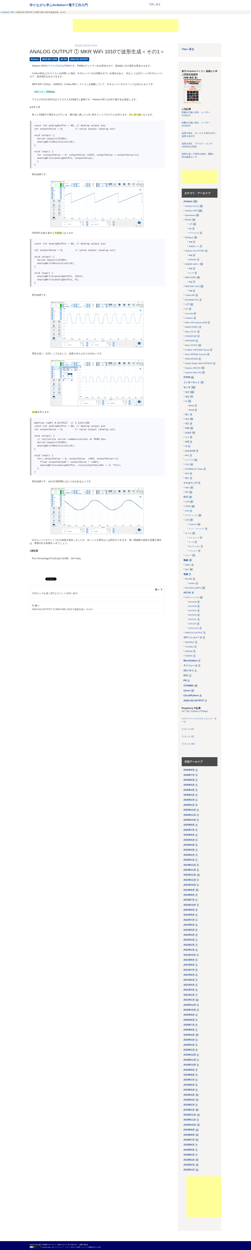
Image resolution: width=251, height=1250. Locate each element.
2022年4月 (189, 935)
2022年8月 (189, 915)
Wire (187, 488)
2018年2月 (189, 1165)
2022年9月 (189, 910)
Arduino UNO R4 (193, 368)
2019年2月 (189, 1105)
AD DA (63, 59)
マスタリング (190, 483)
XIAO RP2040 (191, 359)
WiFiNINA (192, 260)
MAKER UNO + (192, 264)
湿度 (187, 397)
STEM (186, 377)
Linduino (189, 318)
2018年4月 (189, 1154)
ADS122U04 (194, 628)
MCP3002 (193, 611)
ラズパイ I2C (188, 736)
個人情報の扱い (73, 1244)
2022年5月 (189, 930)
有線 (185, 574)
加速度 (188, 433)
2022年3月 (189, 940)
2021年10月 (189, 955)
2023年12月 (189, 875)
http (190, 229)
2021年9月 (189, 960)
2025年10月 (189, 820)
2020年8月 (189, 1020)
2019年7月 (189, 1080)
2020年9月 (189, 1015)
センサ (191, 273)
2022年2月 (189, 945)
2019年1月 (189, 1110)
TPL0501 (189, 647)
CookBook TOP (7, 12)
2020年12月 (189, 1005)
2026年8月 (189, 770)
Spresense (190, 215)
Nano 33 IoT (191, 332)
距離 (187, 428)
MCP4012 (189, 642)
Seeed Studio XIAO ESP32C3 (198, 363)
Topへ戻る (188, 49)
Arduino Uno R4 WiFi (195, 251)
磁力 (187, 478)
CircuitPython (191, 695)
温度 (187, 392)
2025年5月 (189, 840)
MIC (187, 455)
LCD (187, 502)
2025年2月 (189, 855)
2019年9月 (189, 1070)
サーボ (191, 542)
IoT (186, 309)
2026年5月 (189, 785)
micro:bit (189, 313)
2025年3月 (189, 850)
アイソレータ (190, 665)
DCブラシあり (194, 546)
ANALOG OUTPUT (79, 59)
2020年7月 (189, 1025)
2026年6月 (189, 780)
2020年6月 (189, 1030)
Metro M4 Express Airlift (196, 322)
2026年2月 (189, 800)
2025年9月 (189, 825)
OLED (188, 506)
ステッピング (194, 538)
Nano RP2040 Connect (195, 354)
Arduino (35, 59)
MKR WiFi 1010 (49, 59)
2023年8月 (189, 895)
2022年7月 (189, 920)
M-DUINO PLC (192, 300)
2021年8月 (189, 965)
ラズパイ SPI (188, 744)
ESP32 (188, 220)
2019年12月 (189, 1055)
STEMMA (188, 685)
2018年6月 (189, 1144)
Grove (186, 690)
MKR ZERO (190, 277)
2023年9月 (189, 890)
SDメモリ (188, 670)
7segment (193, 524)
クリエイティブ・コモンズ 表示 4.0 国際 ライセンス (70, 1247)
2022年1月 (189, 950)
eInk (187, 511)
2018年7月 (189, 1140)
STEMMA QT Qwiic (194, 469)
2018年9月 (189, 1130)
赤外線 (191, 410)
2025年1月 (189, 860)
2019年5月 (189, 1090)
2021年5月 (189, 980)
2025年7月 (189, 830)
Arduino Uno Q (192, 206)
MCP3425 (193, 615)
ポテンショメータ (192, 637)
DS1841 (189, 656)
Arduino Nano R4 (193, 372)
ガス (187, 437)
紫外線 (191, 406)
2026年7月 (189, 775)
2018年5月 (189, 1150)
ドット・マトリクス (196, 529)
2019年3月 (189, 1100)
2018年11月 (189, 1119)
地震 (187, 442)
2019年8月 (189, 1075)
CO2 (187, 464)
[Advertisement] (126, 25)
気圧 (187, 419)
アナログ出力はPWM (59, 66)
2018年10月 (189, 1125)
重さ (187, 414)
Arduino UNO (191, 211)
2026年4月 (189, 790)
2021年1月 (189, 1000)
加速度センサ (194, 246)
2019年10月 (189, 1065)
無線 (185, 560)
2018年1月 (189, 1169)
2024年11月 (189, 870)
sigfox (188, 565)
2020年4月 (189, 1035)
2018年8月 (189, 1135)
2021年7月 (189, 970)
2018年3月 (189, 1160)
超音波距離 (190, 451)
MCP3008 (193, 606)
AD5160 (189, 651)
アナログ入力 (194, 233)
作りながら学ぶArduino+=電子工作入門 (59, 5)
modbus (192, 583)
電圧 (187, 423)
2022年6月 (189, 925)
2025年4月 (189, 845)
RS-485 (188, 579)
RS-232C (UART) (193, 588)
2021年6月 (189, 975)
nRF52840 (190, 341)
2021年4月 (189, 985)
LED (187, 520)
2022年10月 (189, 905)
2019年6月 (189, 1085)
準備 (190, 242)
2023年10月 (189, 885)
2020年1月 (189, 1050)
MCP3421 (193, 619)
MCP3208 (193, 602)
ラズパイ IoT (188, 729)
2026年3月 (189, 795)
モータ (188, 533)
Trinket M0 (190, 295)
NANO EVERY (191, 327)
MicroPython (190, 660)
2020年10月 (189, 1010)
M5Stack (189, 237)
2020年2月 (189, 1045)
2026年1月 (189, 805)
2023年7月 (189, 900)
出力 (185, 497)
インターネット (191, 382)
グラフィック (191, 515)
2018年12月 (189, 1115)
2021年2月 (189, 995)
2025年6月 (189, 835)
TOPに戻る (155, 4)
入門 (190, 224)
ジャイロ (189, 460)
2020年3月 (189, 1040)
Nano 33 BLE (191, 345)
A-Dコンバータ (192, 597)
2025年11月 (189, 815)
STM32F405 (191, 336)
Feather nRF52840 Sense (197, 350)
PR (185, 680)
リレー (188, 555)
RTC (185, 675)
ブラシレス (193, 551)
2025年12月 (189, 810)
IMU (187, 473)
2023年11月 (189, 880)
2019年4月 (189, 1095)
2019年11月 (189, 1060)
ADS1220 (192, 624)
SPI (186, 492)
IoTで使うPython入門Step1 (195, 711)
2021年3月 (189, 990)
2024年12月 (189, 865)
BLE (187, 569)
